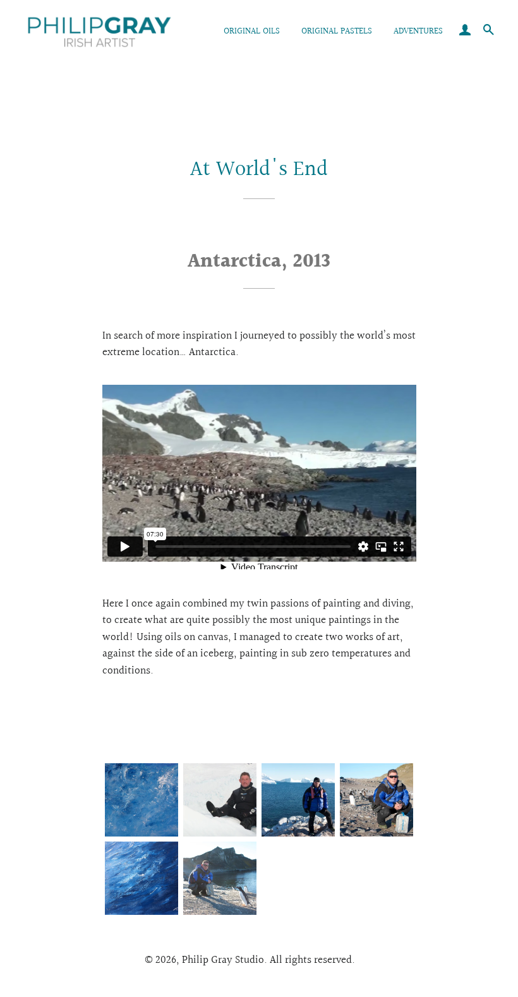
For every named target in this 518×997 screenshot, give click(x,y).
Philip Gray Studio (223, 960)
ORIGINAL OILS (252, 32)
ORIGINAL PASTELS (336, 32)
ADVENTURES (418, 32)
